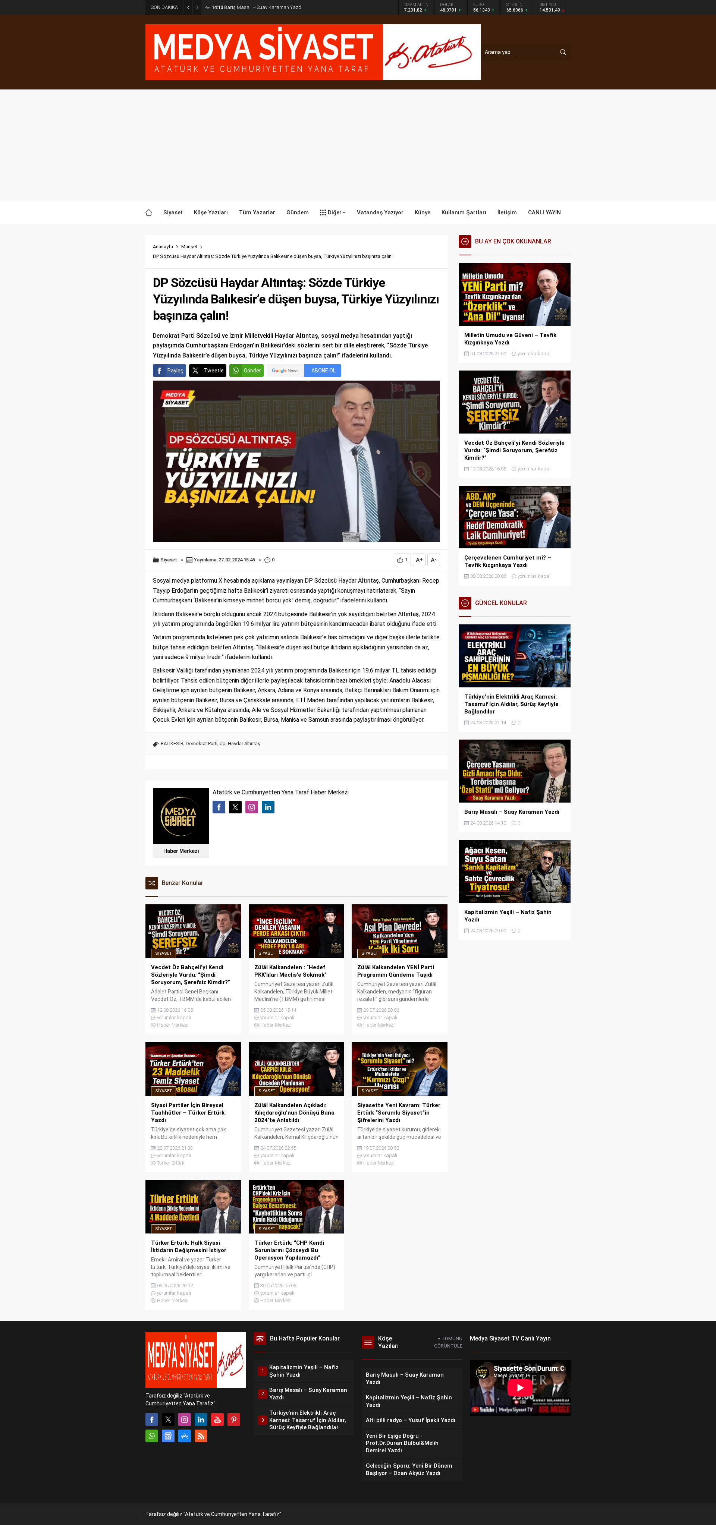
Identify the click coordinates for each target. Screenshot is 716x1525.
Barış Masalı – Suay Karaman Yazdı (256, 7)
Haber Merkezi (181, 851)
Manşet (189, 246)
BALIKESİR (172, 743)
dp (223, 743)
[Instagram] (184, 1419)
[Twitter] (168, 1419)
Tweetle (214, 371)
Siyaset (168, 560)
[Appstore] (184, 1436)
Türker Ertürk (171, 1163)
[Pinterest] (233, 1419)
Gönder (252, 371)
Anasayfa (163, 246)
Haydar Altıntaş (244, 743)
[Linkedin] (201, 1419)
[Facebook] (151, 1419)
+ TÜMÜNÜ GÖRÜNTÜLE (448, 1342)
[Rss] (201, 1436)
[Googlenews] (168, 1436)
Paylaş (175, 371)
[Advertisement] (358, 145)
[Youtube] (217, 1419)
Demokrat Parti (201, 743)
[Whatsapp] (151, 1436)
